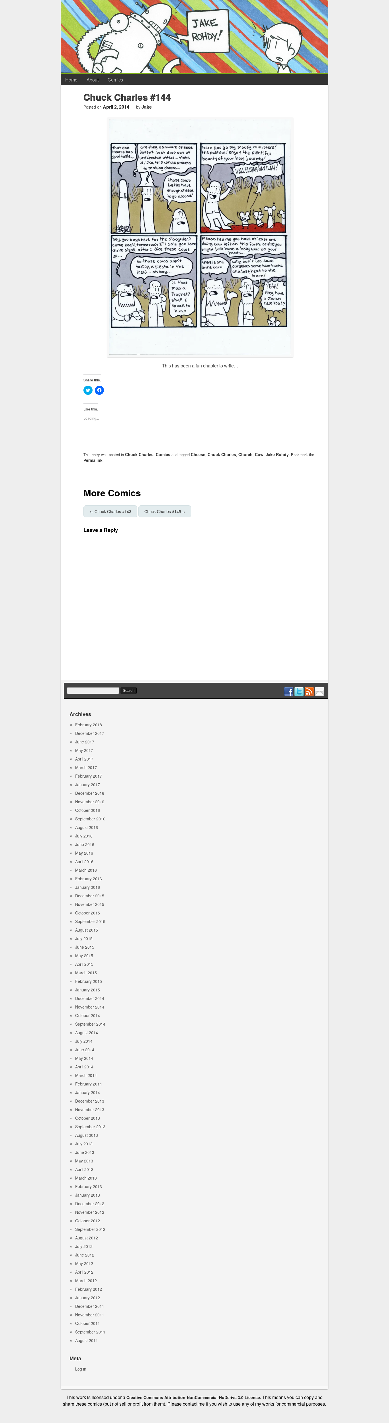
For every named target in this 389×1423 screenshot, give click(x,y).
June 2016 (84, 844)
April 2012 (84, 1272)
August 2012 (86, 1238)
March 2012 (86, 1280)
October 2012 (87, 1220)
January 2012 (87, 1297)
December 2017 (89, 733)
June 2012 (84, 1255)
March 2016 (86, 870)
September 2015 (90, 921)
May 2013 (84, 1161)
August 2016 (86, 827)
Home (71, 79)
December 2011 (89, 1306)
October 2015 (87, 913)
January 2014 (87, 1092)
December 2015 (89, 895)
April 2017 (84, 759)
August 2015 (86, 930)
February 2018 (88, 724)
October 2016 (87, 810)
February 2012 (88, 1289)
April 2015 (84, 964)
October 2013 (87, 1118)
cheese (198, 454)
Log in (80, 1369)
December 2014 (89, 998)
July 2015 (84, 938)
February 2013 (88, 1186)
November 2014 (89, 1007)
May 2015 (84, 955)
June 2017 (84, 742)
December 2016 (89, 793)
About (93, 79)
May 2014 (84, 1058)
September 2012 (90, 1229)
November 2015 (89, 904)
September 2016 (90, 819)
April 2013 (84, 1169)
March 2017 (86, 767)
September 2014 (90, 1024)
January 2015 (87, 990)
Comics (115, 79)
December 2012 (89, 1203)
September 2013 (90, 1126)
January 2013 (87, 1195)
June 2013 (84, 1152)
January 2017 (87, 784)
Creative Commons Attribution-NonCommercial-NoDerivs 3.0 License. (193, 1397)
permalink (93, 460)
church (245, 454)
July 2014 (84, 1041)
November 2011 (89, 1315)
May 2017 (84, 750)
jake (147, 106)
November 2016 (89, 801)
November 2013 (89, 1109)
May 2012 (84, 1263)
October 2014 (87, 1015)
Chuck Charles (139, 454)
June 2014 (84, 1049)
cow (259, 454)
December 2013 (89, 1101)
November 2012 (89, 1212)
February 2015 (88, 981)
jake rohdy (277, 454)
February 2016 (88, 878)
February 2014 (88, 1084)
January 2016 (87, 887)
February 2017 (88, 776)
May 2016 (84, 853)
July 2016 (84, 836)
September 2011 (90, 1332)
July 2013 (84, 1143)
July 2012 (84, 1246)
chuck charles (222, 454)
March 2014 (86, 1075)
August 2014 (86, 1032)
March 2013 (86, 1178)
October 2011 (87, 1323)
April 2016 (84, 861)
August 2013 (86, 1135)
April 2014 (84, 1067)
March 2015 (86, 972)
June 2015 (84, 947)
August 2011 (86, 1340)
